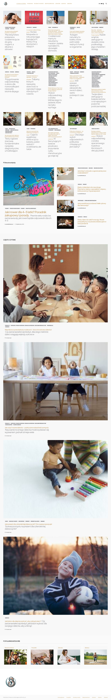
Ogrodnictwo (30, 73)
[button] (101, 4)
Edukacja (80, 216)
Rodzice (7, 326)
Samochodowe (95, 85)
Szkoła (85, 216)
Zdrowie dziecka (14, 130)
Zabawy (87, 647)
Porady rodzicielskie (10, 27)
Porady (7, 208)
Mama (49, 27)
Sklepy (71, 71)
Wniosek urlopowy (98, 168)
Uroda (78, 27)
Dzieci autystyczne (53, 74)
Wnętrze (101, 27)
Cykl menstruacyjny (53, 128)
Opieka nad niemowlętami (90, 200)
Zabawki (35, 27)
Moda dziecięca (52, 78)
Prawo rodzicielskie (83, 168)
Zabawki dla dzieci (74, 73)
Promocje (29, 27)
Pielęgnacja (55, 27)
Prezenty (28, 521)
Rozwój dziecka (17, 424)
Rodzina (7, 28)
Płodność (51, 130)
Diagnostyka (12, 128)
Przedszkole (50, 325)
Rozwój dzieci (52, 81)
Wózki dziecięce (52, 85)
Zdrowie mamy (8, 132)
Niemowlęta (80, 200)
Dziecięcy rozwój (96, 78)
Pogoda (12, 71)
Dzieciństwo (51, 77)
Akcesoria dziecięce (53, 71)
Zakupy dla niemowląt (31, 208)
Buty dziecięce (52, 73)
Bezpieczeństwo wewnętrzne (98, 74)
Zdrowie (12, 28)
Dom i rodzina (95, 27)
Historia (29, 71)
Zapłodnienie (57, 130)
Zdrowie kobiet (8, 131)
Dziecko (7, 71)
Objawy (84, 184)
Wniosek (91, 168)
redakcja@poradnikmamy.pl (19, 697)
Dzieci (57, 73)
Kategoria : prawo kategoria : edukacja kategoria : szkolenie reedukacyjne (28, 325)
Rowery (23, 208)
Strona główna (61, 697)
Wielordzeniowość (53, 82)
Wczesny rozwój (76, 697)
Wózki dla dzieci (52, 84)
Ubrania (17, 71)
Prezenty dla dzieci (53, 80)
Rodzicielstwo (8, 424)
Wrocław (76, 71)
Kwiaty (33, 71)
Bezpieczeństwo (95, 73)
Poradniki (33, 128)
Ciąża (6, 128)
